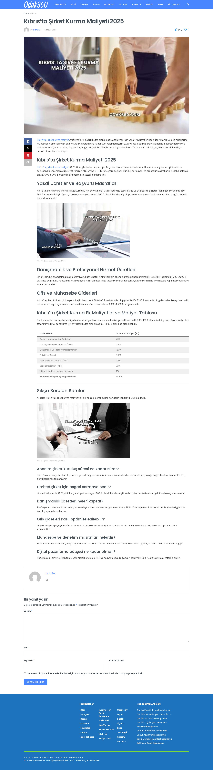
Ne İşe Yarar (105, 738)
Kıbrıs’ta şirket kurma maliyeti (53, 139)
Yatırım (123, 4)
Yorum (28, 611)
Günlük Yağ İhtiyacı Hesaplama (152, 722)
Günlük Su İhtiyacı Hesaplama (152, 718)
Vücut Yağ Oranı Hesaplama (151, 734)
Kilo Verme (174, 4)
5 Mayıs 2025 (51, 29)
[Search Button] (188, 4)
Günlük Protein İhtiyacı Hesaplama (154, 714)
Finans (84, 4)
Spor (160, 4)
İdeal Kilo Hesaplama (147, 726)
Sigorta (136, 4)
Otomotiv (122, 709)
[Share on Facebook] (28, 141)
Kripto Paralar (106, 729)
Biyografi (85, 714)
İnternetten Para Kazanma (105, 712)
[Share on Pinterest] (28, 155)
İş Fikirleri (104, 720)
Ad (26, 647)
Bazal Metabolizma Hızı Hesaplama (154, 738)
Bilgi (73, 4)
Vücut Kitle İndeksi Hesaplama (152, 730)
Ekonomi (109, 4)
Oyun (120, 714)
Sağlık (149, 4)
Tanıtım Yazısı (39, 760)
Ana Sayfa (60, 4)
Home (26, 13)
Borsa (96, 4)
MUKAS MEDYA (68, 760)
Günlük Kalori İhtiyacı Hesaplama (153, 710)
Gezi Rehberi (87, 736)
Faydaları (85, 727)
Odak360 (35, 4)
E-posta (29, 660)
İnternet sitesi (116, 660)
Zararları (121, 741)
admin (36, 29)
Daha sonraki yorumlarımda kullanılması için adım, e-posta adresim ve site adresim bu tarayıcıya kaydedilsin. (85, 673)
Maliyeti (103, 734)
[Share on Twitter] (28, 148)
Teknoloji (122, 732)
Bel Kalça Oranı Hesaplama (150, 743)
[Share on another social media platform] (28, 162)
